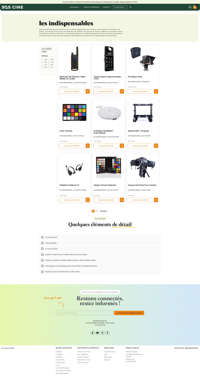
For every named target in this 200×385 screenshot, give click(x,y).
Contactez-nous (109, 351)
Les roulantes (145, 136)
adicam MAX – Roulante (138, 131)
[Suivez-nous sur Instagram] (102, 333)
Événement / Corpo (84, 360)
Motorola (52, 64)
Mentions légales (131, 351)
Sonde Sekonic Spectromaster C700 (107, 78)
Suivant (103, 211)
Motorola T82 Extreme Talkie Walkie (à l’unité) (72, 78)
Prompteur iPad (135, 77)
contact (106, 7)
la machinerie (60, 360)
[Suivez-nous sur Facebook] (107, 333)
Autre (52, 59)
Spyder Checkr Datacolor (105, 185)
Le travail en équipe (79, 82)
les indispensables (66, 82)
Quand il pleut (146, 190)
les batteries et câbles (63, 370)
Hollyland (52, 62)
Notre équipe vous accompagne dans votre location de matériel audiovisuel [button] (71, 266)
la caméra (59, 354)
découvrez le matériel (71, 91)
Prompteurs (145, 81)
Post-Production (82, 362)
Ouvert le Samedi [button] (51, 237)
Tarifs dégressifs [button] (51, 243)
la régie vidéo (60, 362)
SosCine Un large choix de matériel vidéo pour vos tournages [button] (66, 254)
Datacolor (46, 62)
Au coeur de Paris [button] (51, 249)
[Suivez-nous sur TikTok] (92, 333)
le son (58, 365)
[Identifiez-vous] (190, 7)
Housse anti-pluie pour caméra (142, 185)
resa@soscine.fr (100, 321)
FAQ (105, 354)
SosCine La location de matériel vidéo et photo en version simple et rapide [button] (70, 260)
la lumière (59, 357)
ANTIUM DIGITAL (191, 348)
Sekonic (46, 67)
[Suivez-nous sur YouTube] (97, 333)
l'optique (59, 351)
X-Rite (52, 67)
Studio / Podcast (83, 357)
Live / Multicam (82, 354)
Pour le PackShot (113, 137)
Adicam (46, 59)
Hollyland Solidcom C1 (69, 185)
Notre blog (107, 357)
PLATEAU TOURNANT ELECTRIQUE (103, 132)
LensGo (46, 64)
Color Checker (66, 131)
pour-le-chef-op (112, 82)
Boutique (107, 360)
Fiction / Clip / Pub (83, 351)
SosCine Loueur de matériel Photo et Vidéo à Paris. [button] (62, 272)
